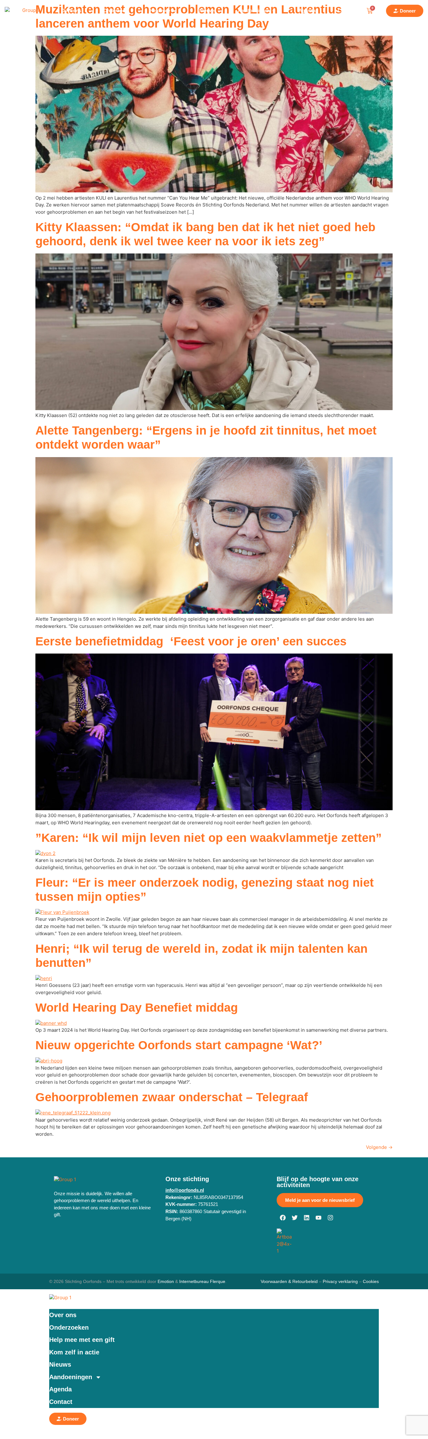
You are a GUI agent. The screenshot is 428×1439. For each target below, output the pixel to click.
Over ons (62, 1314)
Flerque (217, 1281)
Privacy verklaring (340, 1281)
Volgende (379, 1147)
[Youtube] (318, 1218)
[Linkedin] (306, 1218)
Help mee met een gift (82, 1339)
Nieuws (60, 1364)
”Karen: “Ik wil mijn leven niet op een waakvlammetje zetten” (208, 837)
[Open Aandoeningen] (273, 11)
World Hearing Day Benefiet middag (136, 1007)
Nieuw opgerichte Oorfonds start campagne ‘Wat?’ (178, 1045)
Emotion (166, 1281)
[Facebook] (283, 1218)
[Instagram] (330, 1218)
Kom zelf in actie (74, 1352)
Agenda (60, 1389)
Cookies (371, 1281)
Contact (60, 1401)
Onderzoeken (69, 1327)
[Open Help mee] (174, 11)
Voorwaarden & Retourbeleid (289, 1281)
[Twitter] (294, 1218)
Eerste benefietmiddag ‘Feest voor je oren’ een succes (191, 641)
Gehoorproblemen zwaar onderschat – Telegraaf (171, 1097)
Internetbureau (194, 1281)
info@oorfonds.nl (184, 1190)
